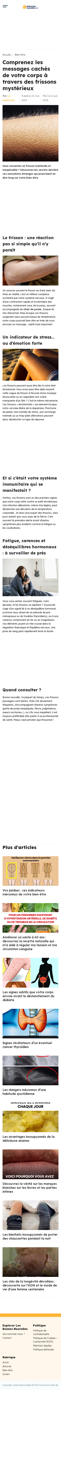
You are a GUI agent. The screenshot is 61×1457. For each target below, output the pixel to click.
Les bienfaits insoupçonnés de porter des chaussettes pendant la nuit (30, 1236)
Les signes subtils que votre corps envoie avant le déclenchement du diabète (28, 996)
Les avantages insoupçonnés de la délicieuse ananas (29, 1139)
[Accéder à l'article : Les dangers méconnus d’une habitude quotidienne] (30, 1070)
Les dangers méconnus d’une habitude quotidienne (24, 1092)
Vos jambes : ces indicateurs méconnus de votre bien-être (24, 892)
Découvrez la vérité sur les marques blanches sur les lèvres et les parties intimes (30, 1188)
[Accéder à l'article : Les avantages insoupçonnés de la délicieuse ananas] (30, 1117)
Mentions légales (42, 1345)
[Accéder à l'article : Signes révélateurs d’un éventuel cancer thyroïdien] (30, 1023)
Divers (6, 1374)
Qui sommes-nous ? (14, 1334)
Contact (7, 1337)
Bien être (20, 54)
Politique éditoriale (43, 1349)
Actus (6, 1362)
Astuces (7, 1366)
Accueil (7, 54)
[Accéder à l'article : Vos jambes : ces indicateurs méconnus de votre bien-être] (30, 871)
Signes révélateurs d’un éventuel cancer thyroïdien (27, 1045)
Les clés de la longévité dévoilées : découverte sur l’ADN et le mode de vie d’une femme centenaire (30, 1285)
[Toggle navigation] (5, 7)
